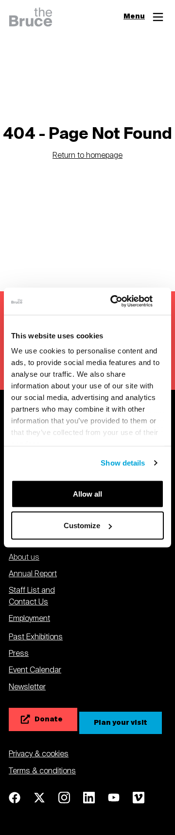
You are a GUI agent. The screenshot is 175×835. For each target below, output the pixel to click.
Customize (82, 525)
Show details (123, 463)
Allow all (87, 493)
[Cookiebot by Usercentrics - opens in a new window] (123, 301)
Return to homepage (87, 156)
